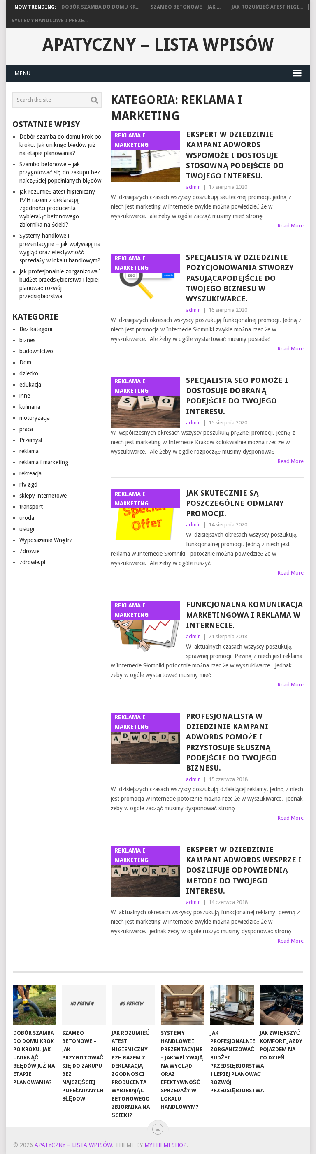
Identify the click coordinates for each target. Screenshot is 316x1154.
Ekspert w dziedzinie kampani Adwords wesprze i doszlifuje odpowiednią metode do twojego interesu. (244, 870)
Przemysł (30, 440)
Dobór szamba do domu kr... (100, 7)
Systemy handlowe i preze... (50, 20)
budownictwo (36, 351)
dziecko (28, 373)
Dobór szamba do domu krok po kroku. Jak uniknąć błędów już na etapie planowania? (60, 144)
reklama (29, 451)
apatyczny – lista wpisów (158, 44)
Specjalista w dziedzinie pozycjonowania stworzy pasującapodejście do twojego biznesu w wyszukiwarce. (240, 278)
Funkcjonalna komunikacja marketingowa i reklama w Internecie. (244, 614)
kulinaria (29, 406)
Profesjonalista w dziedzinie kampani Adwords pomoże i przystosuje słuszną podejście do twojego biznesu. (231, 742)
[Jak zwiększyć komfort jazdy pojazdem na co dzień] (281, 1005)
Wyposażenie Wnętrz (45, 540)
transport (31, 506)
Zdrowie (29, 551)
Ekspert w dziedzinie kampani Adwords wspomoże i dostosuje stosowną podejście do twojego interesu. (235, 155)
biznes (27, 340)
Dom (25, 362)
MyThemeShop (165, 1145)
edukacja (30, 384)
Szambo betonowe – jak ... (186, 7)
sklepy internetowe (43, 495)
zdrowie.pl (32, 562)
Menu (22, 73)
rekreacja (30, 473)
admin (193, 187)
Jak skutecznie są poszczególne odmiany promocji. (235, 503)
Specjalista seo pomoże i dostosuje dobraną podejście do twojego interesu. (237, 396)
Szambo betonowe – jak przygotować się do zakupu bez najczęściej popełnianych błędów (60, 172)
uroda (26, 517)
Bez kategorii (35, 329)
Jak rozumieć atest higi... (267, 7)
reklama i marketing (43, 462)
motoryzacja (34, 418)
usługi (26, 529)
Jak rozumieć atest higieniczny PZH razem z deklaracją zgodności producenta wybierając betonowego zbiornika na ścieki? (57, 208)
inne (24, 395)
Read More (291, 225)
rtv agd (28, 484)
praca (26, 429)
